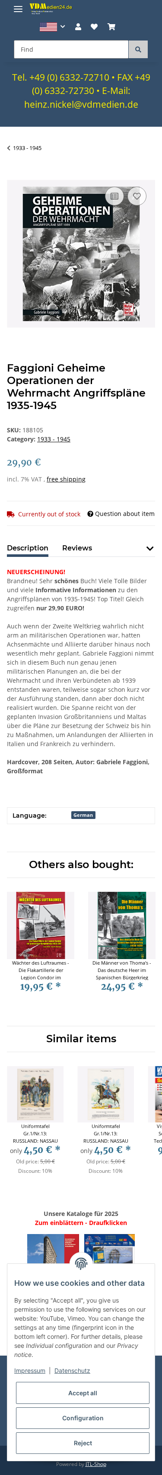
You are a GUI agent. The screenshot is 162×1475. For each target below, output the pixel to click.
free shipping (66, 479)
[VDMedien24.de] (51, 8)
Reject (83, 1443)
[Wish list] (94, 26)
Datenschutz (72, 1370)
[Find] (138, 49)
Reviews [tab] (77, 548)
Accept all (82, 1393)
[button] (52, 27)
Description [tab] (27, 548)
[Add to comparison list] (114, 196)
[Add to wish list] (136, 196)
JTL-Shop (96, 1464)
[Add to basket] (14, 175)
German (83, 815)
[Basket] (111, 26)
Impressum (29, 1370)
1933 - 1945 (53, 439)
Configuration (83, 1418)
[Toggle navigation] (18, 5)
